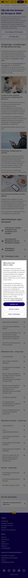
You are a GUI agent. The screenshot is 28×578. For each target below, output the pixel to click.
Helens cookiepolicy (16, 300)
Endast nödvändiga (14, 314)
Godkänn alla (14, 304)
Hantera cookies (14, 309)
